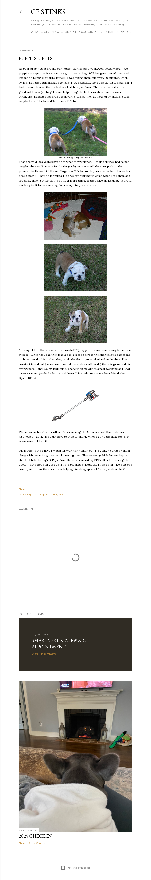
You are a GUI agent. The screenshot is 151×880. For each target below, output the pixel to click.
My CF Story (61, 32)
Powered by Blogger (78, 867)
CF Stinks (48, 11)
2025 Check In (35, 836)
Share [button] (22, 489)
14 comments (48, 653)
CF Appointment (47, 494)
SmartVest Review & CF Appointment (60, 643)
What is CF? (40, 32)
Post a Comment (38, 843)
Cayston (32, 494)
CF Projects (83, 32)
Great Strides (106, 32)
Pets (60, 494)
